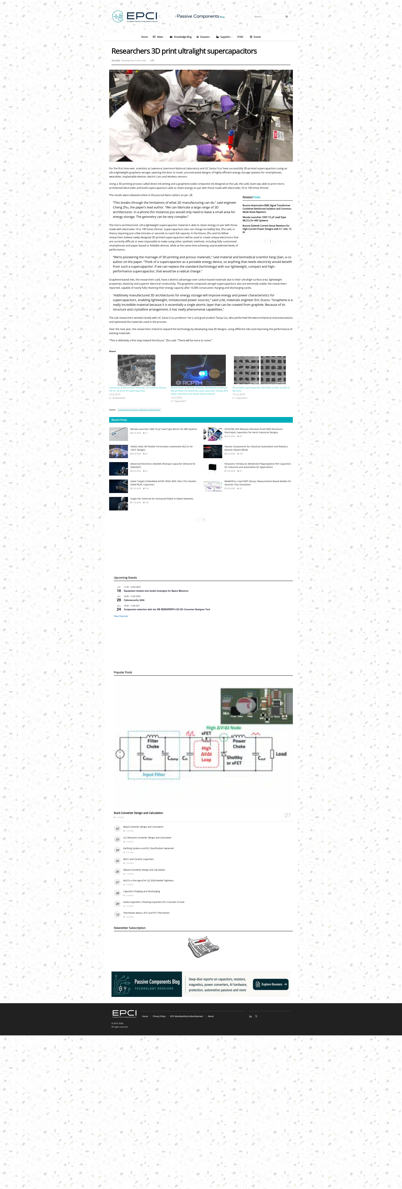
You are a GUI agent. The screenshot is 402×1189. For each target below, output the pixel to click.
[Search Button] (287, 16)
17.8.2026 (136, 502)
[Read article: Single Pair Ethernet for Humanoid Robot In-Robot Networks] (118, 503)
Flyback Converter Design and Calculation (144, 869)
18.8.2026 (230, 488)
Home (144, 36)
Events (257, 36)
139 (147, 502)
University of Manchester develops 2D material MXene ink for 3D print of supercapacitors (137, 389)
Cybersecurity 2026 (134, 600)
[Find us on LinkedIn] (250, 1016)
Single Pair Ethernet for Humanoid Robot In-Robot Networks (161, 498)
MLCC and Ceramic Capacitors (138, 859)
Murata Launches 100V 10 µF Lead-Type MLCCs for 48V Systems (264, 218)
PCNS (240, 36)
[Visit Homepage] (201, 16)
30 (240, 488)
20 (240, 436)
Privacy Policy (159, 1016)
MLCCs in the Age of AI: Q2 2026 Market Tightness (148, 880)
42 (146, 453)
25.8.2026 (136, 453)
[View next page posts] (270, 241)
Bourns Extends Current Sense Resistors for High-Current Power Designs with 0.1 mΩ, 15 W (267, 229)
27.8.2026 (136, 433)
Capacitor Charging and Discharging (141, 891)
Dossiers (204, 36)
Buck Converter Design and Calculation (138, 813)
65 (240, 471)
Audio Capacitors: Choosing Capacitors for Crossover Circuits (154, 901)
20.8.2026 (230, 453)
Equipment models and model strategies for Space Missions (156, 590)
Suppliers (225, 36)
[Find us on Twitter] (256, 1016)
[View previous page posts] (265, 241)
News (160, 36)
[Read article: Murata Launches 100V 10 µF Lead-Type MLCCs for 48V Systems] (118, 434)
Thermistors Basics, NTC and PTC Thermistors (146, 912)
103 (241, 453)
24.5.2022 (115, 60)
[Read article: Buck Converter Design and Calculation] (203, 744)
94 (146, 471)
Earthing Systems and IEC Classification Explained (148, 848)
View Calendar (121, 616)
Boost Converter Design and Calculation (143, 826)
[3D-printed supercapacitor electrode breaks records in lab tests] (261, 370)
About (211, 1016)
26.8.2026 (230, 436)
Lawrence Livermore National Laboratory (139, 409)
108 (147, 488)
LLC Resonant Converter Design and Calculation (147, 837)
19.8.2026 (230, 471)
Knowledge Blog (183, 36)
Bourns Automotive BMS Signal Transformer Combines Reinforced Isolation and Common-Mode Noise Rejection (267, 208)
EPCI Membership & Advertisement (186, 1016)
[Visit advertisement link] (201, 984)
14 (146, 433)
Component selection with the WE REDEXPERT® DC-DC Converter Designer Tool (167, 609)
